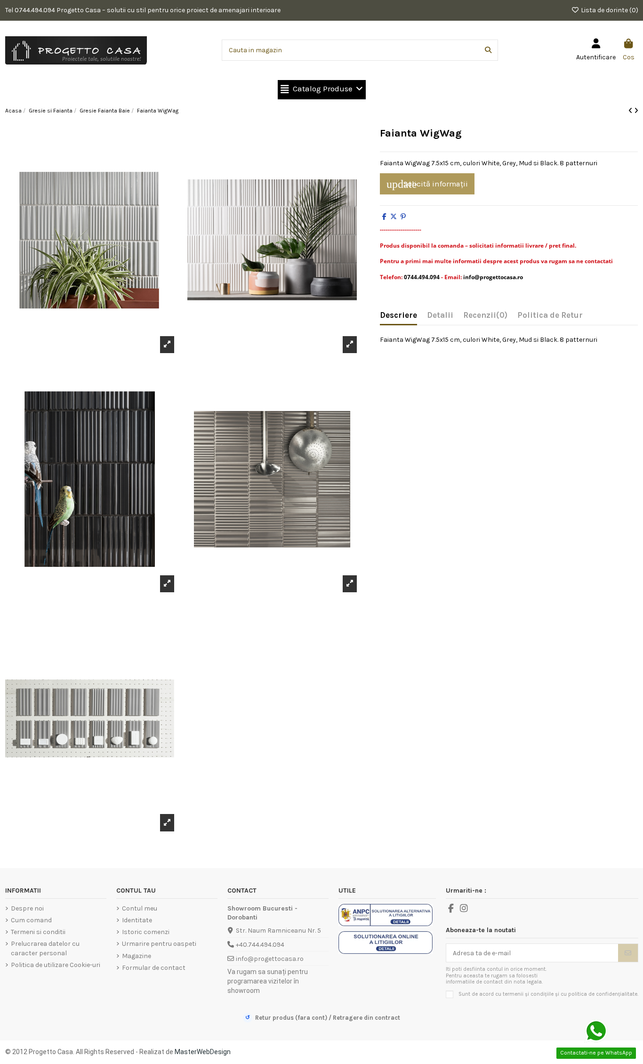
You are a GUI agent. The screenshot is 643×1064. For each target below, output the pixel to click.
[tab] (485, 317)
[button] (322, 89)
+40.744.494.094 (260, 945)
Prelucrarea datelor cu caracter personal (45, 948)
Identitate (137, 920)
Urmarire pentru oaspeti (159, 944)
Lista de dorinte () (608, 10)
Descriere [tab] (398, 315)
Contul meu (139, 908)
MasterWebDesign (203, 1052)
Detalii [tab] (440, 315)
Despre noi (27, 908)
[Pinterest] (403, 217)
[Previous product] (631, 111)
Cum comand (31, 920)
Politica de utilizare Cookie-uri (55, 965)
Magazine (136, 956)
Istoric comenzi (145, 932)
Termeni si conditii (38, 932)
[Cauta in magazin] (488, 50)
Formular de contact (153, 968)
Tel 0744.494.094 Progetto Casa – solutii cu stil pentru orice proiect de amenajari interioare (143, 10)
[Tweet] (393, 217)
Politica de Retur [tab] (550, 315)
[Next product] (636, 111)
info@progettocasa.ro (270, 959)
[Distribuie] (384, 217)
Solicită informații (427, 184)
